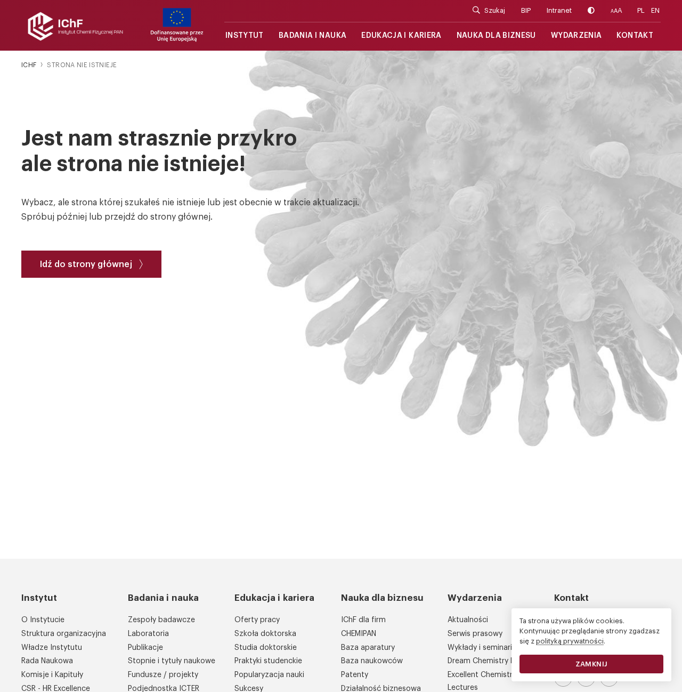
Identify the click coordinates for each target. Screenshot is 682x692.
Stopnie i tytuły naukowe (171, 661)
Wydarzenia (576, 35)
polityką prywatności (570, 641)
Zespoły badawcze (161, 620)
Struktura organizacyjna (63, 634)
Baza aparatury (368, 647)
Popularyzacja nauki (269, 675)
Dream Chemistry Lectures (494, 661)
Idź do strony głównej (86, 264)
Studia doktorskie (265, 647)
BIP (526, 10)
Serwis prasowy (475, 634)
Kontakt (634, 35)
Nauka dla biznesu (496, 35)
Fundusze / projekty (163, 675)
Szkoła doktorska (265, 634)
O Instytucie (42, 620)
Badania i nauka (312, 35)
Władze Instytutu (51, 647)
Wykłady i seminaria (482, 647)
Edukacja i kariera (401, 35)
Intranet (559, 10)
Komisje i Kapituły (52, 675)
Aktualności (468, 620)
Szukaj (494, 10)
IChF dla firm (363, 620)
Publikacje (145, 647)
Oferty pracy (257, 620)
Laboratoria (148, 634)
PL (641, 10)
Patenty (354, 675)
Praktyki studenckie (268, 661)
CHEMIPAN (358, 634)
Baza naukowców (372, 661)
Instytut (244, 35)
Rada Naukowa (47, 661)
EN (655, 10)
